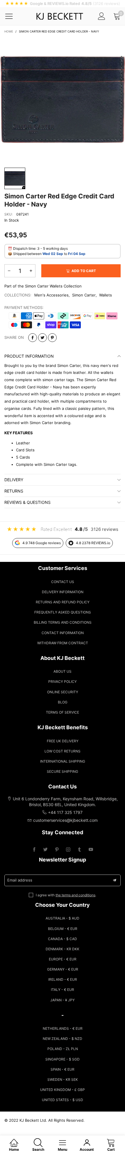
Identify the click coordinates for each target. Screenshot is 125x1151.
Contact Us (62, 582)
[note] (62, 3)
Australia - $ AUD (62, 918)
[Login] (101, 16)
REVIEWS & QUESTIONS (27, 502)
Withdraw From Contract (62, 643)
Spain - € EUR (62, 1069)
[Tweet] (42, 337)
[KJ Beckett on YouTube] (90, 849)
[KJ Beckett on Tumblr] (79, 849)
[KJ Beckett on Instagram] (68, 849)
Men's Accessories (51, 295)
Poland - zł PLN (62, 1049)
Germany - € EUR (62, 969)
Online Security (62, 692)
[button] (9, 271)
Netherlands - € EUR (63, 1028)
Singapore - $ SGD (62, 1059)
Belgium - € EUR (62, 928)
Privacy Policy (62, 681)
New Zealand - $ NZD (62, 1038)
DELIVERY (13, 479)
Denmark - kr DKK (62, 949)
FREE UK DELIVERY (62, 741)
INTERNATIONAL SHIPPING (62, 761)
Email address (19, 880)
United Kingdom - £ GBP (62, 1089)
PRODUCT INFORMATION (29, 356)
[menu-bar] (12, 16)
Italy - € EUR (62, 989)
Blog (62, 702)
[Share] (32, 337)
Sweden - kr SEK (62, 1079)
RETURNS (13, 490)
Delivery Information (62, 592)
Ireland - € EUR (62, 979)
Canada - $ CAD (62, 939)
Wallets (105, 295)
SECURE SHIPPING (62, 771)
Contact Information (63, 633)
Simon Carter (84, 295)
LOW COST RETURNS (62, 751)
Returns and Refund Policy (63, 602)
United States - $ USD (62, 1100)
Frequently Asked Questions (62, 612)
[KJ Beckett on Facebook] (34, 849)
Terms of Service (62, 712)
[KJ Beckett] (59, 16)
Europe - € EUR (62, 959)
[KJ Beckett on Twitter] (45, 849)
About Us (62, 671)
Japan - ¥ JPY (62, 1000)
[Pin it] (52, 337)
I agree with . (66, 895)
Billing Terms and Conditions (63, 622)
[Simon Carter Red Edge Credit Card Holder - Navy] (62, 99)
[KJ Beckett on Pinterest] (56, 849)
